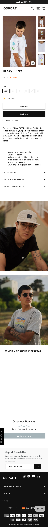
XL (38, 91)
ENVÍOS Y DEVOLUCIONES (13, 186)
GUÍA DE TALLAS (9, 173)
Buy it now (24, 114)
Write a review (24, 436)
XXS (6, 91)
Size (4, 87)
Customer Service (12, 486)
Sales (5, 501)
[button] (10, 120)
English (11, 508)
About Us (7, 493)
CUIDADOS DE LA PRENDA (13, 179)
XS (13, 91)
